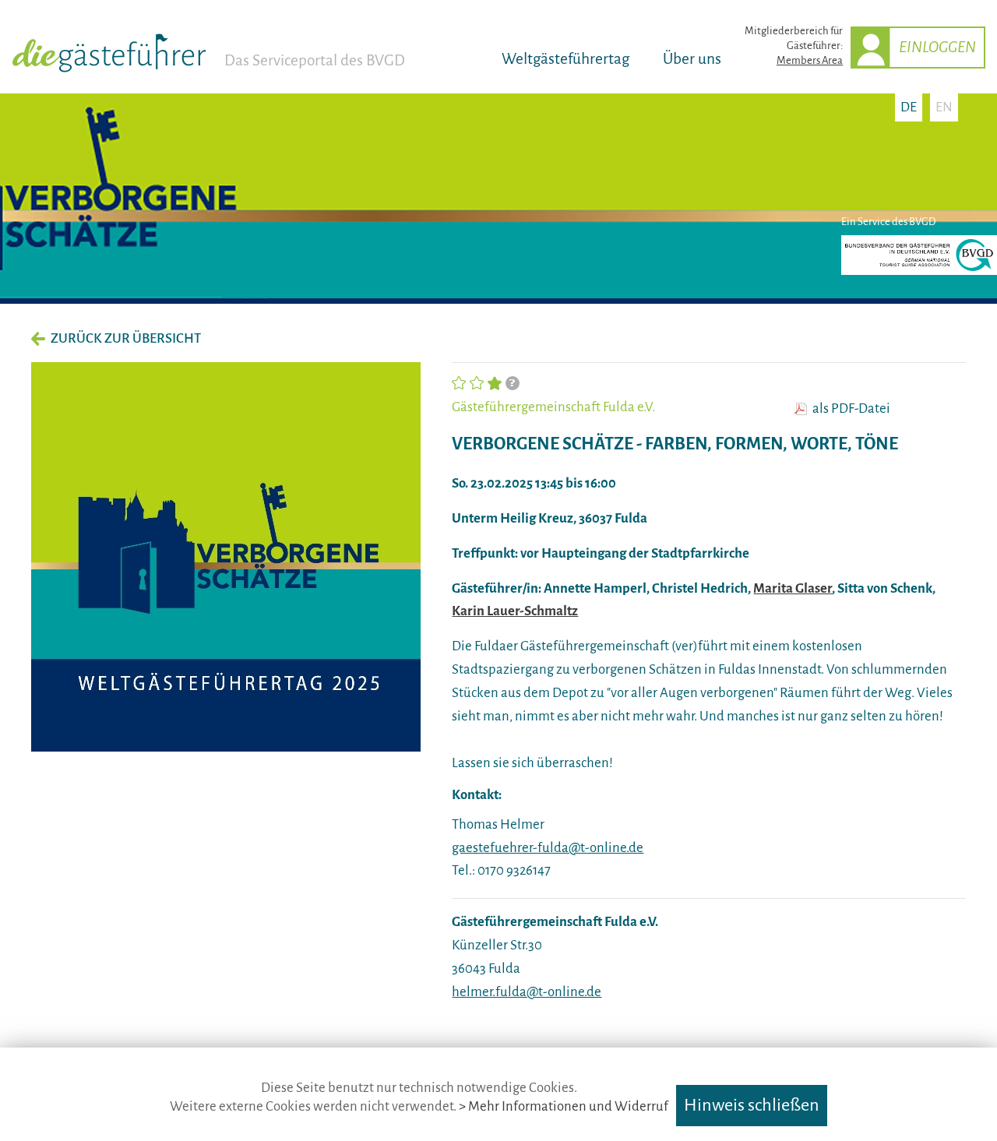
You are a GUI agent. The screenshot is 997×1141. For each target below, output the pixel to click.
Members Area (810, 60)
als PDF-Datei (851, 409)
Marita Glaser (792, 588)
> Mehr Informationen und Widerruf (563, 1106)
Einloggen (937, 47)
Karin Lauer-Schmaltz (515, 611)
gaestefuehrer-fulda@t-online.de (547, 847)
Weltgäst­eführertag (565, 59)
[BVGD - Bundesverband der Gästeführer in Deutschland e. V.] (919, 271)
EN (944, 107)
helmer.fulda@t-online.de (526, 991)
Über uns (692, 59)
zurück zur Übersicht (126, 338)
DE (908, 107)
